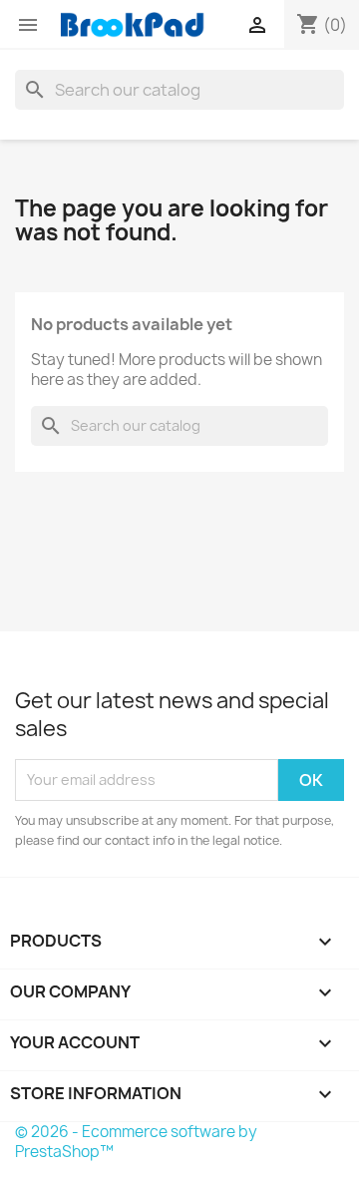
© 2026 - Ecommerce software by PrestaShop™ (136, 1141)
